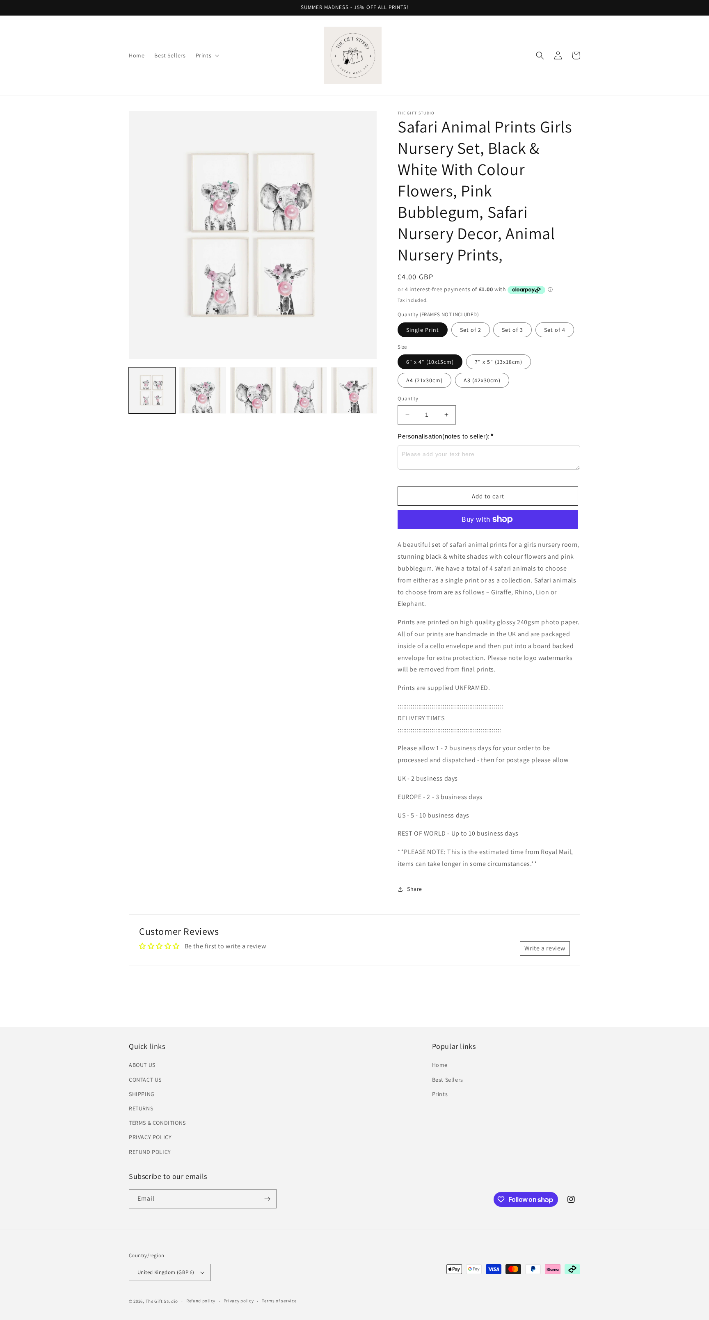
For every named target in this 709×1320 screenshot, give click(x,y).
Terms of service (279, 1301)
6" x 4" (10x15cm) (430, 361)
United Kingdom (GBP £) (165, 1272)
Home (440, 1065)
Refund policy (200, 1301)
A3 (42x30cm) (482, 380)
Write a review (544, 948)
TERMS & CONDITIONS (157, 1122)
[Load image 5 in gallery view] (354, 390)
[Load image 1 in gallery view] (152, 390)
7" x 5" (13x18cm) (498, 361)
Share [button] (414, 889)
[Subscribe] (267, 1198)
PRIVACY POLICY (150, 1137)
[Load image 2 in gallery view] (202, 390)
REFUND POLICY (150, 1152)
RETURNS (141, 1108)
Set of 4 (554, 329)
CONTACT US (145, 1079)
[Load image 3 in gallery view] (253, 390)
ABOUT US (142, 1065)
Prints (440, 1094)
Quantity (408, 398)
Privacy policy (239, 1301)
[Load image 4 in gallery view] (303, 390)
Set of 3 (512, 329)
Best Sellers (447, 1079)
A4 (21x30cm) (424, 380)
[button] (207, 55)
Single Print (422, 329)
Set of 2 (470, 329)
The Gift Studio (162, 1301)
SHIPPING (142, 1094)
